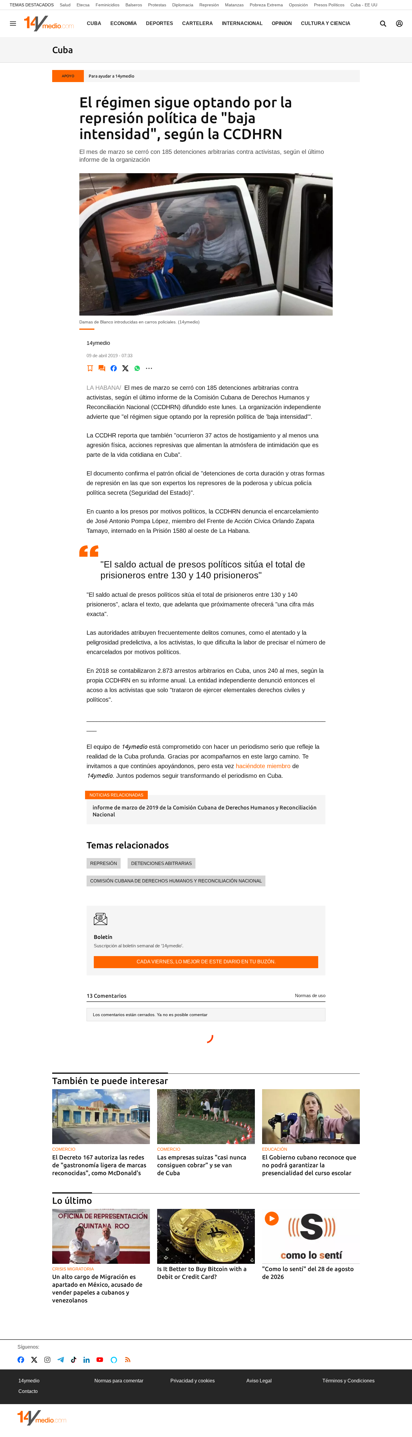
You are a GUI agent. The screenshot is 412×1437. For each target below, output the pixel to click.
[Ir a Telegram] (61, 1359)
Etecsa (83, 4)
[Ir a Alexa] (115, 1359)
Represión (209, 4)
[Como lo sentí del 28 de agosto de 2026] (311, 1236)
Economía (123, 23)
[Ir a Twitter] (35, 1359)
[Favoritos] (90, 368)
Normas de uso (310, 995)
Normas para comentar (118, 1380)
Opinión (282, 23)
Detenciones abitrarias (161, 863)
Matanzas (234, 4)
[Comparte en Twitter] (125, 368)
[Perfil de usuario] (399, 23)
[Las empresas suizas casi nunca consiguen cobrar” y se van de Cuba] (206, 1116)
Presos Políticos (329, 4)
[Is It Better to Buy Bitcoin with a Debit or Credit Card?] (206, 1236)
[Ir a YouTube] (101, 1359)
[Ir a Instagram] (48, 1359)
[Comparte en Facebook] (114, 368)
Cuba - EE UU (363, 4)
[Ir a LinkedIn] (88, 1359)
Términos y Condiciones (348, 1380)
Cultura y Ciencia (325, 23)
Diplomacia (182, 4)
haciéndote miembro (262, 766)
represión (103, 863)
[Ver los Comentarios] (102, 368)
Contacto (28, 1391)
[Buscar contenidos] (383, 24)
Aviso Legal (259, 1380)
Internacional (242, 23)
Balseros (133, 4)
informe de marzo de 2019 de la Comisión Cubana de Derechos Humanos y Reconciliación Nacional (205, 810)
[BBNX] (41, 1418)
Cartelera (197, 23)
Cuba (94, 23)
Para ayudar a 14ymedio (111, 76)
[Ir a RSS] (129, 1359)
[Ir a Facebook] (22, 1359)
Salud (65, 4)
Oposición (298, 4)
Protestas (157, 4)
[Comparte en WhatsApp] (137, 368)
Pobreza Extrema (266, 4)
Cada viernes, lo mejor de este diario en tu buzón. (206, 961)
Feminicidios (107, 4)
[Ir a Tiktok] (75, 1359)
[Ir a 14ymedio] (51, 23)
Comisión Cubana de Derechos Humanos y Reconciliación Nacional (176, 880)
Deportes (159, 23)
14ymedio (29, 1380)
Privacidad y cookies (192, 1380)
